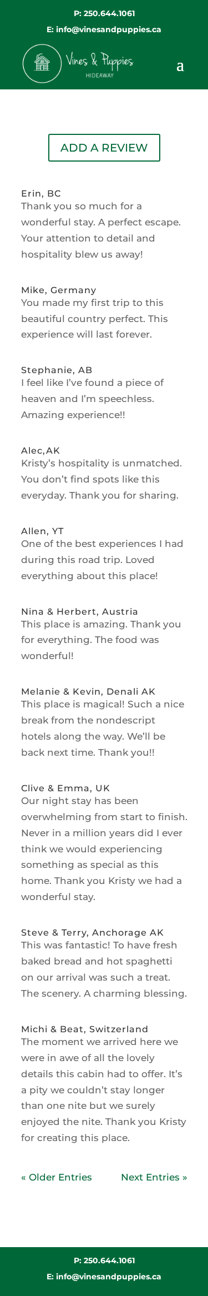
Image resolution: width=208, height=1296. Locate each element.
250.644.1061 (109, 13)
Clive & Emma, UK (65, 788)
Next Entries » (154, 1177)
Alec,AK (40, 450)
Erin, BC (41, 193)
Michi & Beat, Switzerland (85, 1029)
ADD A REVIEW (104, 147)
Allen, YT (42, 531)
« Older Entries (56, 1177)
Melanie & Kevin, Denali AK (88, 691)
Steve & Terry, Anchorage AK (92, 932)
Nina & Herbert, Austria (80, 611)
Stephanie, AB (57, 370)
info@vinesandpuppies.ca (108, 29)
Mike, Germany (59, 290)
